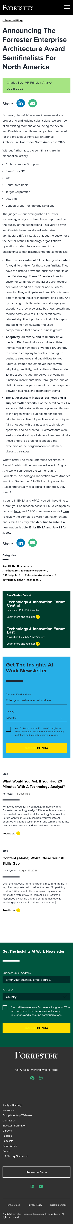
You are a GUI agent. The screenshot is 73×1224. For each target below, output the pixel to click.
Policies (7, 1136)
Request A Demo (36, 1172)
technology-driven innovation (21, 580)
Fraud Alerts (10, 1146)
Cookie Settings (58, 1205)
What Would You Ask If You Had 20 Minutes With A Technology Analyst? (34, 783)
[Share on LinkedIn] (20, 103)
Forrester (8, 793)
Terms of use (13, 1205)
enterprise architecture (39, 575)
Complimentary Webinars (17, 1115)
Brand (6, 1151)
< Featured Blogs (13, 20)
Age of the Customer (16, 566)
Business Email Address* (19, 694)
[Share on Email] (32, 103)
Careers (7, 1130)
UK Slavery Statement (15, 1156)
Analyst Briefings (12, 1105)
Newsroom (9, 1110)
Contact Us (9, 1120)
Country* (10, 711)
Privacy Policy (35, 1205)
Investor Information (14, 1125)
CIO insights (10, 575)
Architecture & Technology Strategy (24, 570)
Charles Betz (15, 82)
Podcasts (8, 1141)
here (17, 511)
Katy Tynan (9, 870)
